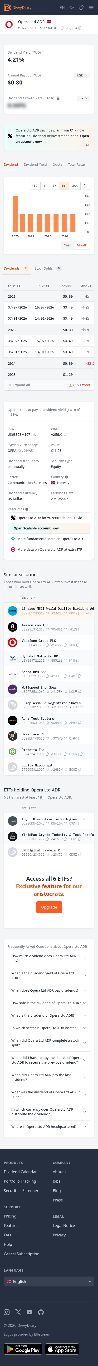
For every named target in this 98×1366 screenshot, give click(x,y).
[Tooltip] (66, 477)
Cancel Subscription (21, 1253)
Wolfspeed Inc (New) (40, 687)
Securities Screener (21, 1190)
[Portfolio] (81, 7)
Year (67, 245)
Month (82, 245)
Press (58, 1200)
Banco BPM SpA (34, 671)
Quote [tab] (57, 164)
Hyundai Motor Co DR (40, 655)
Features (12, 1225)
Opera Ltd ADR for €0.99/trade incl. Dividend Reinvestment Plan (51, 518)
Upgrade (49, 907)
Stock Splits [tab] (47, 268)
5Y (63, 186)
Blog (57, 1190)
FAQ (7, 1235)
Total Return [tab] (78, 164)
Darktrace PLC (34, 733)
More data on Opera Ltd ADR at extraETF (49, 549)
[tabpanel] (49, 216)
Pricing (10, 1216)
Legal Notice (64, 1225)
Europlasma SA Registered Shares (51, 702)
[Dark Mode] (72, 7)
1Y (45, 186)
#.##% (17, 105)
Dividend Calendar (20, 1171)
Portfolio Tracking (20, 1181)
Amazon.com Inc (35, 624)
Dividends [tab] (15, 268)
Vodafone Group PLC (39, 640)
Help (8, 1244)
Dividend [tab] (11, 164)
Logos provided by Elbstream (27, 1334)
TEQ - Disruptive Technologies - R (53, 818)
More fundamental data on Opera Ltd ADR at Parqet (51, 539)
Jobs (56, 1181)
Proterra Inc (33, 749)
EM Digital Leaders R (41, 849)
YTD (35, 186)
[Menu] (91, 7)
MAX (74, 186)
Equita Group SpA (37, 764)
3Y (54, 186)
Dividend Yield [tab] (35, 164)
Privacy (59, 1235)
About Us (61, 1171)
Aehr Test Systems (38, 718)
